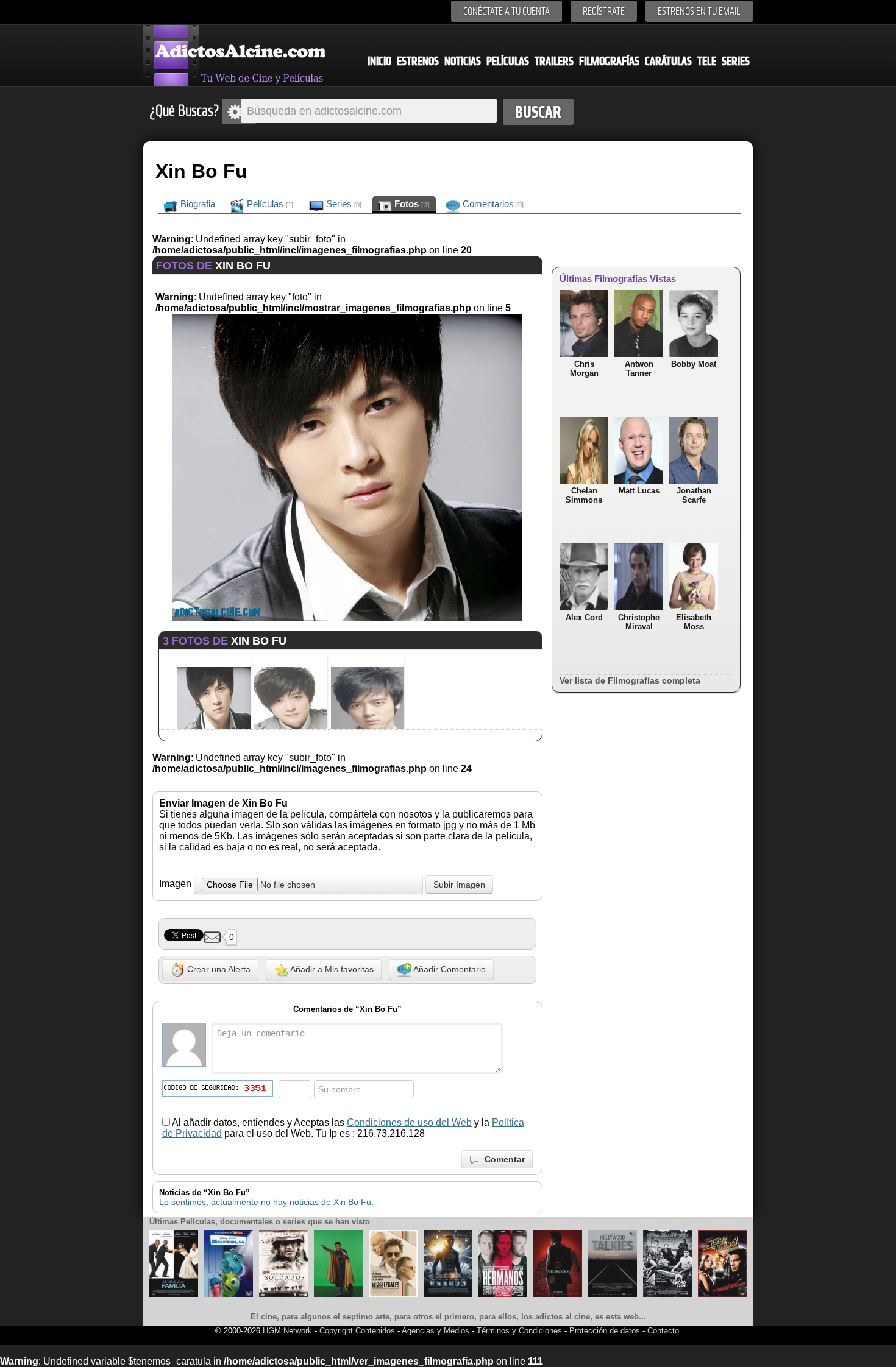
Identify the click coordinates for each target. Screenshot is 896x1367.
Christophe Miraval (639, 622)
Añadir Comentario (448, 969)
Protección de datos (604, 1330)
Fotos (411, 204)
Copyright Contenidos (357, 1330)
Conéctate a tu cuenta (506, 11)
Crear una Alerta (218, 969)
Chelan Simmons (584, 495)
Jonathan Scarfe (694, 495)
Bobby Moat (693, 364)
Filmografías (609, 61)
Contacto (663, 1330)
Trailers (554, 61)
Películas (507, 61)
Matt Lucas (639, 490)
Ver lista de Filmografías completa (630, 680)
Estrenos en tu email (699, 11)
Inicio (379, 61)
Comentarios (492, 204)
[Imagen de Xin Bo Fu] (347, 617)
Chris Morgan (584, 368)
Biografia (196, 204)
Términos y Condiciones (520, 1330)
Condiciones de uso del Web (409, 1122)
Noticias (462, 61)
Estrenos (418, 61)
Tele (706, 61)
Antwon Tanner (639, 368)
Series (736, 61)
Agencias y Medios (435, 1330)
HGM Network (287, 1330)
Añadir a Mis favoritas (331, 969)
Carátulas (668, 61)
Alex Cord (584, 617)
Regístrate (604, 11)
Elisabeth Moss (693, 622)
